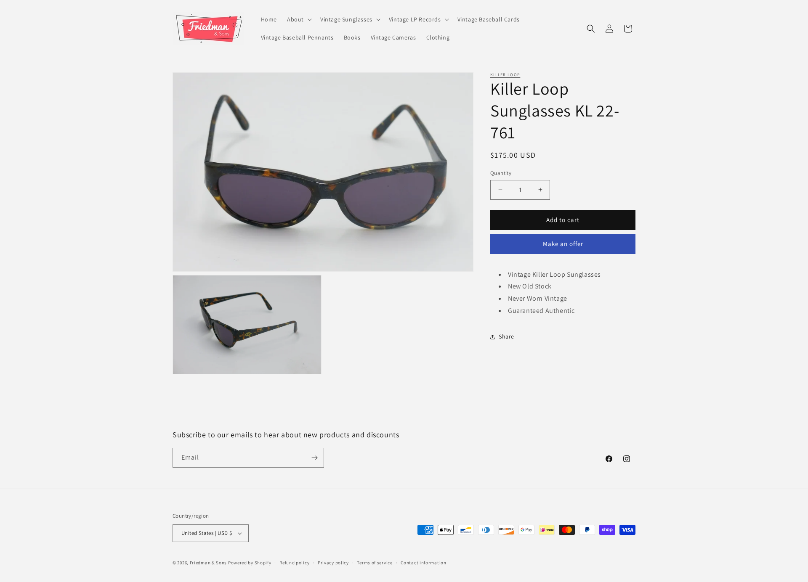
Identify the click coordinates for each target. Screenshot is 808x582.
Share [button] (506, 336)
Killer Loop (505, 74)
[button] (298, 19)
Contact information (423, 563)
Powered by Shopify (249, 563)
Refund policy (294, 563)
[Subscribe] (314, 458)
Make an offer (563, 244)
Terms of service (374, 563)
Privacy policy (333, 563)
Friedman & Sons (208, 563)
